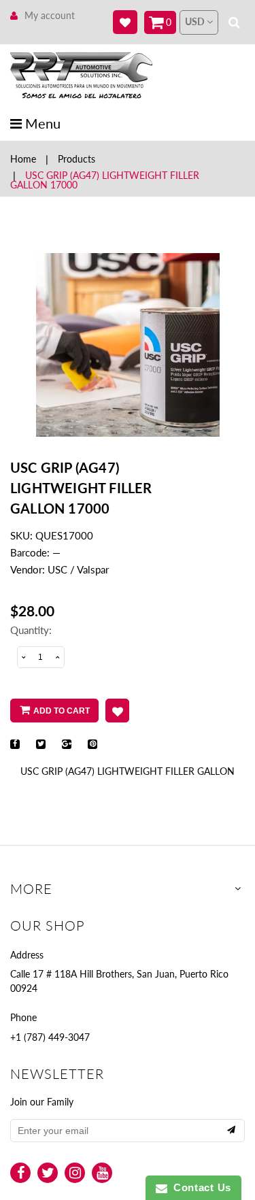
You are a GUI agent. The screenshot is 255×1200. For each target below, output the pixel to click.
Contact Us (199, 1187)
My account (49, 15)
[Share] (15, 744)
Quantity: (31, 630)
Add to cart (61, 711)
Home (23, 159)
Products (76, 159)
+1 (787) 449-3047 (50, 1037)
